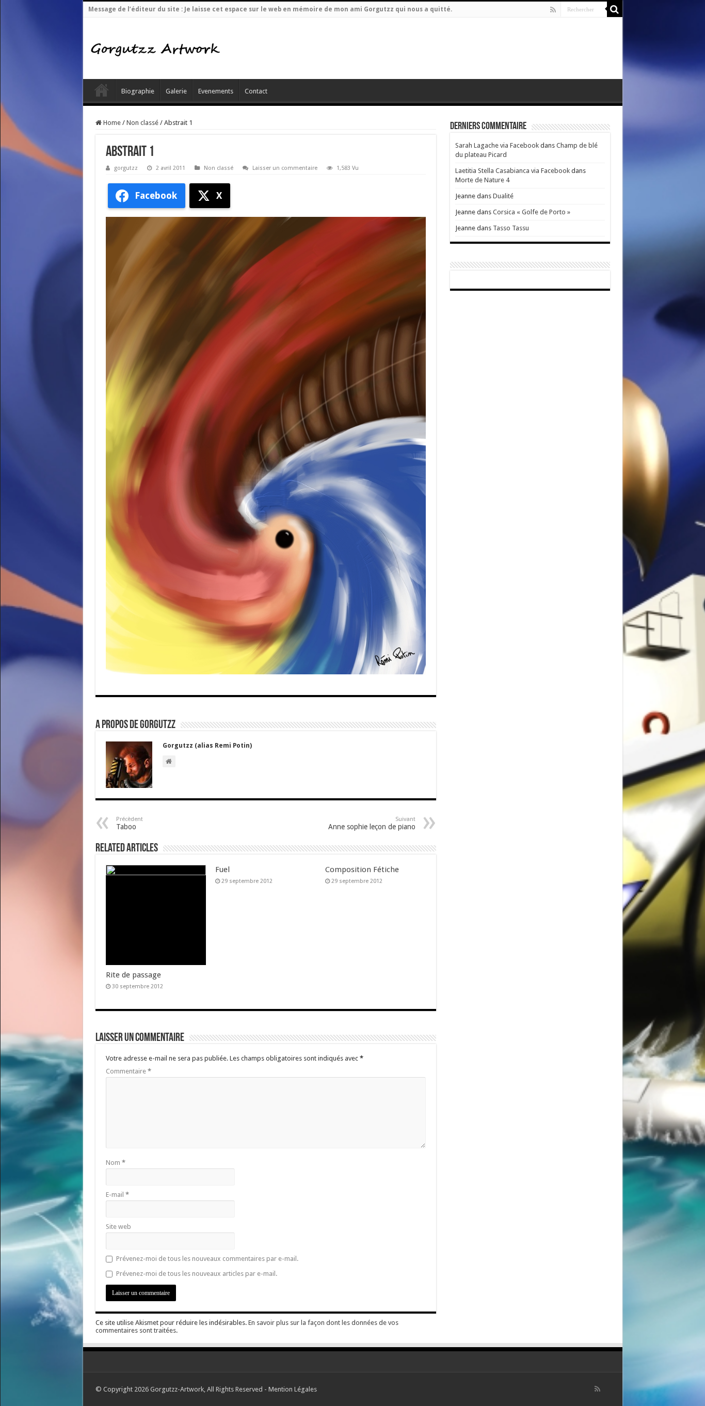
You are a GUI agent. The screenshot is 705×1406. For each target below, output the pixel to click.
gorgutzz (126, 168)
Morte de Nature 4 (482, 180)
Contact (256, 91)
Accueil (101, 90)
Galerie (176, 91)
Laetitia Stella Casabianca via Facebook (512, 171)
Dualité (503, 196)
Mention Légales (292, 1389)
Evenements (215, 91)
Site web (118, 1226)
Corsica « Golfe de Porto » (531, 212)
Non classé (142, 123)
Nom (115, 1162)
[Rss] (553, 10)
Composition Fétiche (362, 869)
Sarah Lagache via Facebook (497, 145)
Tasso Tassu (511, 228)
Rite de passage (133, 975)
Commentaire (128, 1071)
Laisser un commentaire (284, 168)
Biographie (137, 91)
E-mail (117, 1194)
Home (111, 123)
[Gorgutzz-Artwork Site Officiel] (155, 48)
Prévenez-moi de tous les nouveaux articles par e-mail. (196, 1273)
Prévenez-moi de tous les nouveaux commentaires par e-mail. (207, 1258)
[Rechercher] (614, 9)
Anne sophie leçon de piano (371, 823)
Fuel (222, 869)
